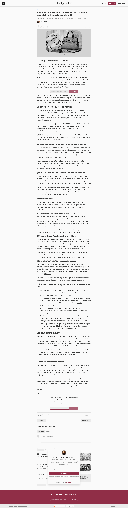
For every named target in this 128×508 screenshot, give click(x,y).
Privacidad (11, 506)
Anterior (42, 420)
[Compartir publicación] (105, 3)
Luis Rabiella (44, 21)
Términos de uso (64, 476)
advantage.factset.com (58, 131)
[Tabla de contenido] (2, 254)
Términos (15, 506)
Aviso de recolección (22, 506)
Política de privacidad (73, 478)
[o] (85, 467)
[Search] (102, 3)
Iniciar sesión (121, 3)
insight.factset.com (43, 131)
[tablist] (44, 431)
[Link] (35, 60)
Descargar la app (70, 506)
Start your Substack (60, 506)
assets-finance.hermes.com (70, 102)
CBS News (65, 87)
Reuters (52, 157)
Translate (40, 9)
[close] (78, 451)
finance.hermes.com (44, 120)
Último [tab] (46, 450)
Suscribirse (112, 3)
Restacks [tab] (48, 431)
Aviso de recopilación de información (59, 478)
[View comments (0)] (43, 26)
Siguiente (85, 420)
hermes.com (86, 183)
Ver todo (40, 485)
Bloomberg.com (60, 157)
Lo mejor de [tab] (41, 450)
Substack (113, 506)
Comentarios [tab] (41, 431)
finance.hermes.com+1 (53, 139)
